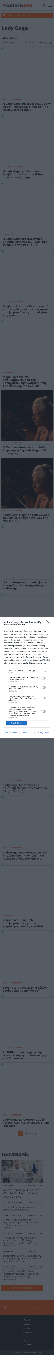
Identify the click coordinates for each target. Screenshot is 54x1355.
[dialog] (27, 677)
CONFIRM (16, 723)
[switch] (43, 678)
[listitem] (27, 672)
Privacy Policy (43, 733)
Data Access (27, 733)
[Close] (48, 622)
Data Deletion (11, 733)
